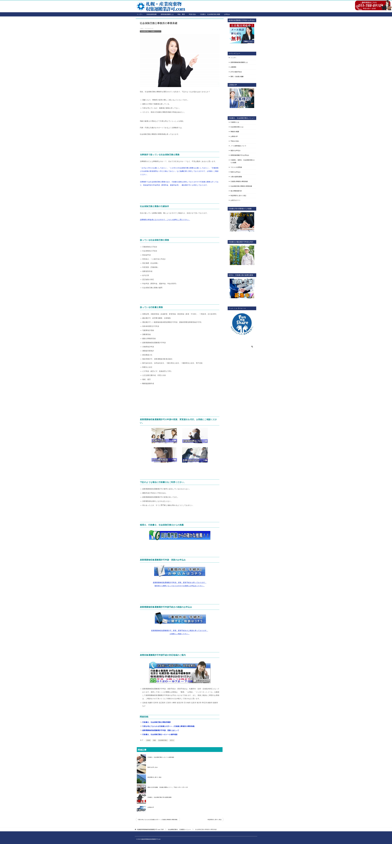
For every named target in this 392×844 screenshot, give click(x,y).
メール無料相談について (238, 146)
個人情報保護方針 (236, 191)
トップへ (140, 14)
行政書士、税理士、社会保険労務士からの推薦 (243, 161)
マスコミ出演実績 (236, 167)
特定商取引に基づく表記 (154, 777)
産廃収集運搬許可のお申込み (240, 155)
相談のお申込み (236, 150)
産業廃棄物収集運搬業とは (239, 62)
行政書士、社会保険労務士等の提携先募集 (160, 797)
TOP (150, 829)
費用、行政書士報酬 (237, 76)
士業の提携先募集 (236, 176)
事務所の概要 (235, 131)
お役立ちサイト (236, 200)
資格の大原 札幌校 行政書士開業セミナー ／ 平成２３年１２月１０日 (168, 787)
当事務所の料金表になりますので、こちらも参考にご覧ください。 (165, 219)
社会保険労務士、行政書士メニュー (150, 31)
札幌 (154, 740)
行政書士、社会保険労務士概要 (210, 14)
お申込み (227, 14)
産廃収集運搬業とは (167, 14)
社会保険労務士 (162, 740)
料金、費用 (181, 14)
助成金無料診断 (152, 14)
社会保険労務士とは (237, 127)
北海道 (148, 740)
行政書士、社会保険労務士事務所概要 (156, 722)
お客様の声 (151, 807)
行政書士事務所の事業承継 (239, 181)
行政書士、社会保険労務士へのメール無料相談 (159, 734)
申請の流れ (192, 14)
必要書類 (233, 67)
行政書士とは (235, 122)
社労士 (172, 740)
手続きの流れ (235, 141)
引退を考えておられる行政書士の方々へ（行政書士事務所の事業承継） (169, 726)
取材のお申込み (236, 172)
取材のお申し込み (153, 767)
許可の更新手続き (236, 72)
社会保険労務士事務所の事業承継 (241, 186)
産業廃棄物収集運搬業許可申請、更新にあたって (160, 730)
